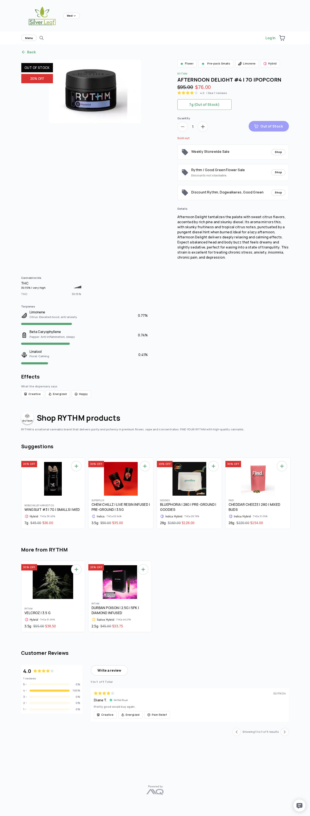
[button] (282, 38)
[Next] (284, 732)
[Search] (41, 38)
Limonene (37, 312)
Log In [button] (270, 38)
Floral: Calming (39, 356)
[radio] (204, 104)
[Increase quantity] (203, 126)
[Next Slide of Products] (291, 492)
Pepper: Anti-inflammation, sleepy (52, 337)
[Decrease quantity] (182, 126)
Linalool (36, 351)
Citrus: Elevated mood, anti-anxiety (53, 317)
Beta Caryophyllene (45, 331)
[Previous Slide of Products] (19, 492)
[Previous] (236, 732)
